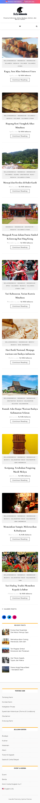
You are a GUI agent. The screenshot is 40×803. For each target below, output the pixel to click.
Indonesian (31, 60)
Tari (23, 288)
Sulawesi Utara (28, 118)
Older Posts (10, 609)
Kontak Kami (7, 702)
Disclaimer (6, 716)
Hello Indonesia (26, 75)
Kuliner (24, 63)
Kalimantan (23, 403)
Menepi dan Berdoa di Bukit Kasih (20, 182)
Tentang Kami (7, 697)
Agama (16, 174)
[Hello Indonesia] (20, 12)
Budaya (16, 63)
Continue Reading (20, 80)
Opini (8, 285)
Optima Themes (26, 799)
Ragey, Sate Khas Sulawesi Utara (20, 71)
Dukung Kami (7, 721)
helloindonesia (10, 60)
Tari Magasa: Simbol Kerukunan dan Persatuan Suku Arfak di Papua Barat (19, 650)
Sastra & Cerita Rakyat (10, 760)
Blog (32, 174)
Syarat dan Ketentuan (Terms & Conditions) (18, 711)
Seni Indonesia (24, 344)
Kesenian (5, 745)
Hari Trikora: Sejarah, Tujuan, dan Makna (17, 659)
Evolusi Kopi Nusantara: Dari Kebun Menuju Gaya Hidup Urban (19, 631)
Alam (4, 750)
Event (4, 775)
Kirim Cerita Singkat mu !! (11, 784)
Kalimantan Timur (18, 459)
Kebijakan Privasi (8, 707)
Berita (31, 342)
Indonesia (21, 60)
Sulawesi (8, 63)
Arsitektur (24, 174)
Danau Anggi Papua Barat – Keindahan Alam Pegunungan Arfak (19, 669)
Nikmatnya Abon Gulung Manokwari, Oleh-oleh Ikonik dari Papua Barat (19, 641)
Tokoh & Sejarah (8, 755)
